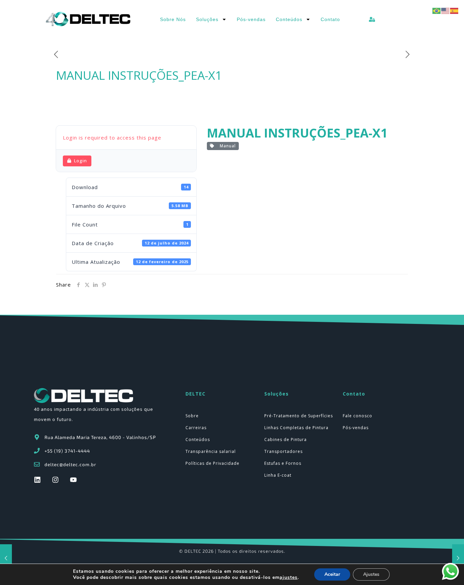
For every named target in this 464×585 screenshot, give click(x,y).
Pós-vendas (251, 19)
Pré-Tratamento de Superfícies (298, 416)
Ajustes (371, 574)
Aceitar (332, 574)
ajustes (289, 577)
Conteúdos (289, 19)
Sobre (192, 416)
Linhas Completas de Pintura (296, 428)
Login (80, 161)
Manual (226, 146)
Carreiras (196, 428)
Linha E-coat (277, 475)
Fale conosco (357, 416)
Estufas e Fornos (282, 463)
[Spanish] (454, 10)
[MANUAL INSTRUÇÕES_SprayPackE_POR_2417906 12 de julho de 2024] (458, 557)
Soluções (207, 19)
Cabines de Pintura (285, 439)
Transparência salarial (210, 451)
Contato (330, 19)
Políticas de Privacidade (212, 463)
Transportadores (283, 451)
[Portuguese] (436, 10)
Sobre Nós (173, 19)
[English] (445, 10)
